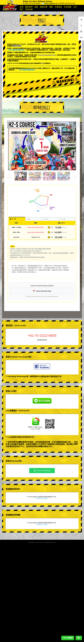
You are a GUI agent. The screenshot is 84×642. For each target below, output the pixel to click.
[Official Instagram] (81, 31)
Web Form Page (42, 498)
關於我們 (29, 7)
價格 (51, 7)
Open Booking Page (43, 291)
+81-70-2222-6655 (42, 335)
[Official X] (81, 19)
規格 (36, 7)
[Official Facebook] (81, 25)
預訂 (21, 9)
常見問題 (67, 7)
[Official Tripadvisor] (81, 37)
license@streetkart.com (47, 55)
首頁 (21, 7)
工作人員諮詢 (68, 638)
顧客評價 (43, 7)
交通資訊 (58, 7)
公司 (75, 7)
